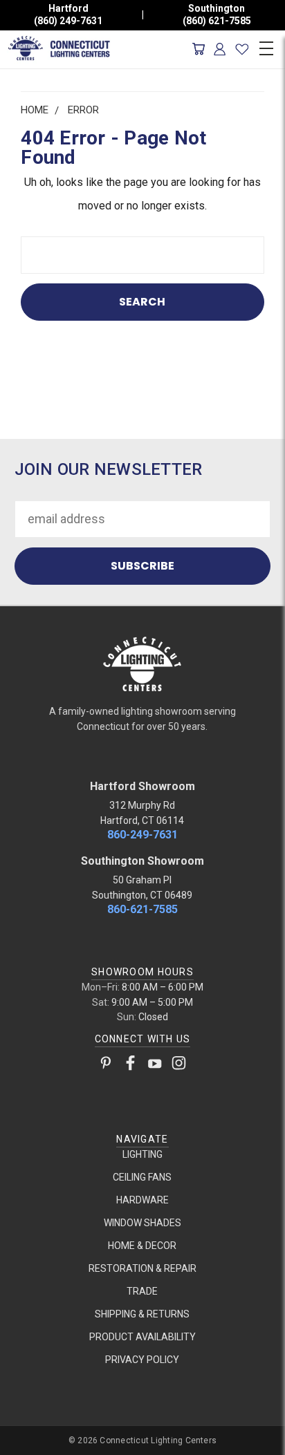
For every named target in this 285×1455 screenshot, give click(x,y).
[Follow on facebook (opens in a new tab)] (130, 1066)
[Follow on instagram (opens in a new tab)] (178, 1066)
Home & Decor (142, 1245)
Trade (142, 1291)
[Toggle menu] (266, 46)
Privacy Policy (142, 1359)
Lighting (142, 1154)
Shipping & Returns (142, 1314)
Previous (23, 1441)
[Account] (220, 49)
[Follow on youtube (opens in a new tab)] (154, 1066)
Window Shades (142, 1222)
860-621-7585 (142, 909)
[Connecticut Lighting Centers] (142, 662)
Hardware (142, 1199)
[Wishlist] (242, 49)
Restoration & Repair (142, 1268)
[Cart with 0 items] (198, 49)
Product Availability (142, 1336)
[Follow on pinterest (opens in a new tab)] (106, 1066)
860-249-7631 (142, 834)
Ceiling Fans (142, 1177)
